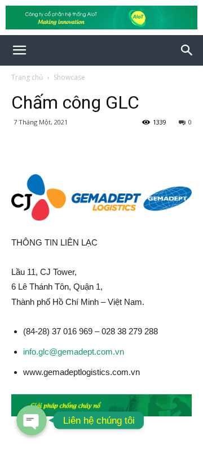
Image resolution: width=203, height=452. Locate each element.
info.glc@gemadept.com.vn (73, 351)
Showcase (69, 77)
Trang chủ (27, 77)
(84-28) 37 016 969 (57, 331)
